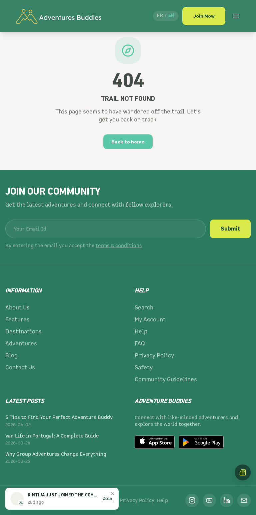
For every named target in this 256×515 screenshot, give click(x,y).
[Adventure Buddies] (58, 16)
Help (141, 331)
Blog (11, 355)
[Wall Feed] (243, 472)
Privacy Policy (154, 355)
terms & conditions (119, 246)
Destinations (23, 331)
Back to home (128, 142)
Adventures (21, 343)
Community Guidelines (166, 379)
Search (144, 307)
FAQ (140, 343)
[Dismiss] (112, 493)
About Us (17, 307)
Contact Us (20, 367)
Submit (230, 228)
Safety (144, 367)
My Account (150, 319)
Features (17, 319)
